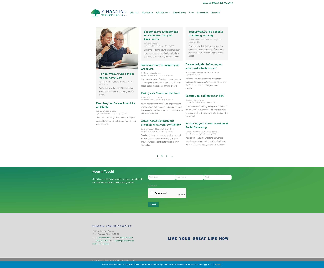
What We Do (147, 13)
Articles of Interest (150, 44)
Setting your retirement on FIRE (205, 95)
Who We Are (162, 13)
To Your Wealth (104, 82)
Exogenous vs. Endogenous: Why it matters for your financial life (161, 35)
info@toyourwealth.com (124, 241)
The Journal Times (153, 129)
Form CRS (215, 13)
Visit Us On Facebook (100, 244)
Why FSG (134, 13)
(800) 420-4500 (126, 237)
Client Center (179, 13)
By (122, 82)
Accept (218, 265)
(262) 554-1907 (102, 241)
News (191, 13)
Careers (158, 73)
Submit (153, 205)
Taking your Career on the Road (160, 93)
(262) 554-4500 (104, 237)
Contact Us (202, 13)
